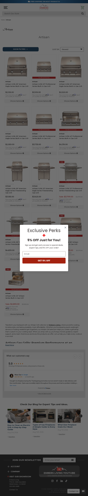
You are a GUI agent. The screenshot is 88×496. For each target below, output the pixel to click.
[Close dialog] (65, 227)
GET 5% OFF (44, 260)
